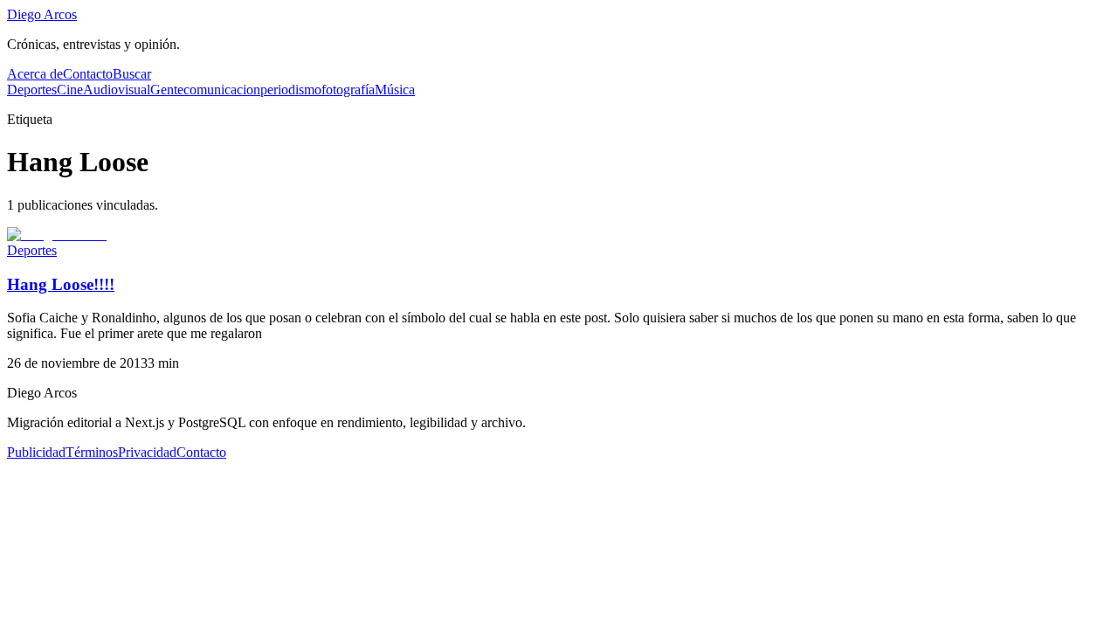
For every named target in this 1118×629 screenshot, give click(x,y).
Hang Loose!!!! (60, 284)
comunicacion (221, 89)
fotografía (348, 89)
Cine (70, 89)
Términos (92, 452)
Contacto (88, 73)
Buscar (132, 73)
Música (395, 89)
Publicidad (36, 452)
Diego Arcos (42, 14)
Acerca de (35, 73)
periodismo (290, 89)
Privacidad (147, 452)
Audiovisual (116, 89)
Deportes (32, 89)
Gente (166, 89)
